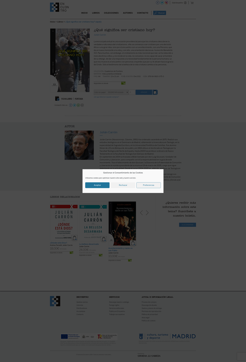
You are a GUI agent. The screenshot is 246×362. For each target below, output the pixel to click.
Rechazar (123, 185)
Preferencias (148, 185)
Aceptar (97, 185)
